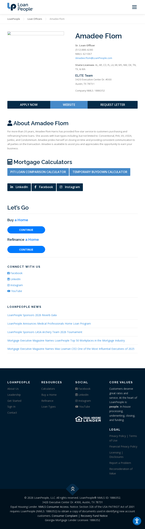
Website (69, 105)
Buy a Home (49, 394)
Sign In (11, 406)
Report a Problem (120, 463)
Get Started (14, 400)
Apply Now (29, 105)
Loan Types (48, 406)
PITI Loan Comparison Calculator (38, 172)
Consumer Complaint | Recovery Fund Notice (80, 516)
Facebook (45, 187)
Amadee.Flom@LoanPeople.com (93, 58)
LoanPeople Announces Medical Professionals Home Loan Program (49, 323)
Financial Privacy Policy (123, 446)
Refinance (47, 400)
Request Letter (112, 105)
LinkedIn (21, 187)
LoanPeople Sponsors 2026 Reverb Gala (32, 315)
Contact (12, 412)
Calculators (48, 388)
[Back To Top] (72, 489)
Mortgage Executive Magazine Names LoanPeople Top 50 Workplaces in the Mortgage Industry (66, 340)
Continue (26, 230)
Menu (134, 7)
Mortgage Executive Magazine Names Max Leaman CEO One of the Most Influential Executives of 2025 (70, 349)
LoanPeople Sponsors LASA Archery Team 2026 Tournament (44, 332)
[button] (137, 521)
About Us (13, 388)
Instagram (72, 187)
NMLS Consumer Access (53, 506)
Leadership (14, 394)
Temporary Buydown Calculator (99, 172)
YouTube (16, 291)
